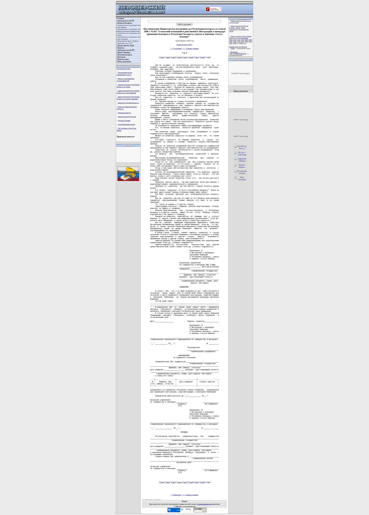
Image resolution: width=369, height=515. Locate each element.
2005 (238, 41)
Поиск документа (124, 62)
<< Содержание (176, 49)
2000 (235, 43)
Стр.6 (191, 57)
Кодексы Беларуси (124, 23)
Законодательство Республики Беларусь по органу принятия (128, 98)
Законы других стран (125, 46)
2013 (231, 40)
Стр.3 (173, 57)
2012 (235, 40)
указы (243, 28)
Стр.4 (179, 57)
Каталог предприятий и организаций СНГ (125, 80)
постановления (243, 29)
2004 (242, 41)
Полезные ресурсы (124, 55)
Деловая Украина (124, 121)
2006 (235, 41)
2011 (238, 40)
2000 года (242, 43)
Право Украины (123, 52)
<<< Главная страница (191, 49)
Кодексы (120, 48)
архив (231, 31)
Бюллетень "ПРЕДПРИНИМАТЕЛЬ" (237, 52)
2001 (231, 43)
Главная (120, 18)
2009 (246, 40)
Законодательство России (127, 117)
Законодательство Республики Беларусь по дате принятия (128, 92)
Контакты (121, 57)
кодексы (232, 28)
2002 (250, 41)
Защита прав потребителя (238, 47)
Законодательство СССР (124, 43)
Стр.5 (185, 57)
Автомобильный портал (126, 124)
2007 (231, 41)
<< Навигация (176, 495)
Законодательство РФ (125, 50)
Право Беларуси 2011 (184, 45)
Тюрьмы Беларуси (124, 113)
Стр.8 (202, 57)
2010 (242, 40)
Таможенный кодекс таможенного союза (124, 74)
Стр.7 (196, 57)
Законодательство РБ (125, 21)
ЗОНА (233, 48)
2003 (246, 41)
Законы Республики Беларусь (128, 103)
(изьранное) (233, 29)
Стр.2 (167, 57)
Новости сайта (123, 59)
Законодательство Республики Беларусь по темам (128, 86)
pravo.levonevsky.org (205, 504)
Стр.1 (162, 57)
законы (238, 28)
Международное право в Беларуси (127, 41)
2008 (250, 40)
